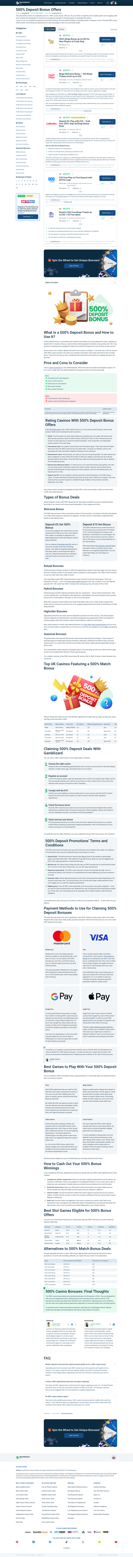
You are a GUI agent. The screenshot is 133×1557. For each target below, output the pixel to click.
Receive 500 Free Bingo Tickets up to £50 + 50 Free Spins (75, 213)
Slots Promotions (20, 126)
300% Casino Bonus (50, 1275)
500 (17, 188)
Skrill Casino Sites (48, 1499)
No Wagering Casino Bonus (23, 40)
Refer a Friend (19, 57)
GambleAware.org (55, 59)
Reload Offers (19, 68)
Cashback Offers (20, 54)
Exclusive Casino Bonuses (23, 78)
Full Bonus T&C (87, 110)
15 (21, 181)
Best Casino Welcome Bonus (77, 1487)
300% (30, 86)
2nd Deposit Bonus (21, 71)
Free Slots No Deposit (75, 1499)
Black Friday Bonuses (21, 159)
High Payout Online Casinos (25, 1503)
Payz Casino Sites (48, 1522)
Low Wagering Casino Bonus (23, 43)
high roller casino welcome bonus (95, 625)
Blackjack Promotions (21, 137)
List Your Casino (99, 1510)
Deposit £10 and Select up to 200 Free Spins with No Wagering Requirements (28, 209)
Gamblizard (47, 1413)
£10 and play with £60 (103, 546)
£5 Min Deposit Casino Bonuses (24, 112)
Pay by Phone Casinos (49, 1487)
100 (26, 184)
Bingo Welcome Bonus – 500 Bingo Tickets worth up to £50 (75, 75)
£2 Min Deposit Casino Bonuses (24, 101)
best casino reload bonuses (77, 581)
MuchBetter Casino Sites (50, 1518)
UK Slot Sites (20, 1518)
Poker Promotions (20, 133)
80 (22, 184)
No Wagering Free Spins (76, 1506)
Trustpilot (66, 1548)
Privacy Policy (19, 1555)
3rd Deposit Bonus (21, 75)
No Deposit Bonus (74, 1491)
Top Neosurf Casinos (49, 1510)
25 (27, 181)
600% (21, 90)
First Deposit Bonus (21, 36)
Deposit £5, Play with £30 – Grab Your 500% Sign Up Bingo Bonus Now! (74, 123)
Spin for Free (73, 266)
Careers (96, 1503)
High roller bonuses (21, 47)
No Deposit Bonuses (60, 3)
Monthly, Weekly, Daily (21, 61)
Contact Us (97, 1499)
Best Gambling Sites (23, 1487)
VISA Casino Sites (48, 1503)
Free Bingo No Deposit (75, 1495)
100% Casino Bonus (50, 1270)
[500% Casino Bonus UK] (114, 1457)
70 (19, 184)
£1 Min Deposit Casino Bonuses (24, 98)
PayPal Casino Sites (49, 1491)
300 (36, 184)
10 (18, 181)
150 (29, 184)
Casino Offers (55, 1413)
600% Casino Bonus (50, 1281)
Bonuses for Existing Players (23, 64)
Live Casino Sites (22, 1495)
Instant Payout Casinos (24, 1506)
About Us (99, 3)
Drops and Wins (20, 173)
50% (17, 86)
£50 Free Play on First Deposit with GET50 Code (75, 178)
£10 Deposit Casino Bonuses (23, 115)
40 (33, 181)
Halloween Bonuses (21, 155)
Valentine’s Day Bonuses (22, 166)
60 (16, 184)
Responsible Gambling (101, 1514)
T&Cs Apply (21, 212)
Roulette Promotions (21, 140)
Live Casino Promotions (22, 144)
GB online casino (55, 429)
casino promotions (55, 368)
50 (36, 181)
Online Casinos (48, 3)
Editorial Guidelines (100, 1506)
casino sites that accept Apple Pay (101, 1027)
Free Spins (71, 3)
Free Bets (71, 1518)
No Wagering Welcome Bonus (78, 1514)
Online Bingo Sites (22, 1499)
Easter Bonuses (20, 169)
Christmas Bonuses (21, 162)
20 (24, 181)
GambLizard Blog (100, 1487)
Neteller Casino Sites (49, 1495)
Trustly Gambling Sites (49, 1506)
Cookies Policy (40, 1555)
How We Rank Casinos (101, 1491)
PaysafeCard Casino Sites (51, 1514)
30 (30, 181)
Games (92, 3)
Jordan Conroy (56, 13)
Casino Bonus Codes (21, 50)
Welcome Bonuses (82, 3)
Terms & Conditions (30, 1555)
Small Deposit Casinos (23, 1510)
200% (25, 86)
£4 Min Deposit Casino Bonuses (24, 108)
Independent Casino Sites (24, 1514)
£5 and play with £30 (64, 544)
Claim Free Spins (106, 74)
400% (34, 86)
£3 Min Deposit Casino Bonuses (24, 105)
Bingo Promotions (20, 130)
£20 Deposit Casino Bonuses (23, 119)
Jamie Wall (24, 13)
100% (21, 86)
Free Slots (19, 1522)
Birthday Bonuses (20, 152)
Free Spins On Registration (77, 1503)
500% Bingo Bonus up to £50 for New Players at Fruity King (74, 40)
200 (33, 184)
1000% (26, 90)
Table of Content (51, 283)
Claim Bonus (106, 40)
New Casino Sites (22, 1491)
